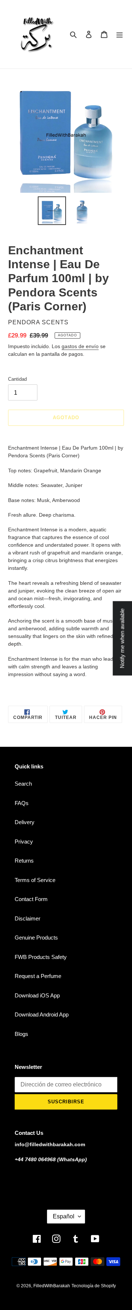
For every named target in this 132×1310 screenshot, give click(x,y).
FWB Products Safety (41, 957)
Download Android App (42, 1014)
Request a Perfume (38, 976)
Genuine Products (36, 937)
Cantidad (17, 379)
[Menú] (119, 34)
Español (63, 1216)
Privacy (24, 841)
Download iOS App (37, 995)
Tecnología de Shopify (94, 1285)
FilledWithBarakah (51, 1285)
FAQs (22, 803)
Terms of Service (35, 880)
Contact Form (31, 899)
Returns (24, 860)
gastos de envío (80, 346)
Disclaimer (27, 918)
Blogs (21, 1034)
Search (23, 784)
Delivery (24, 822)
